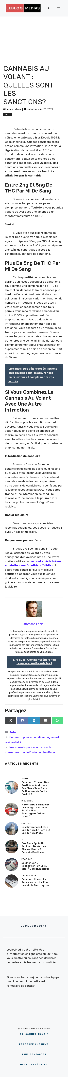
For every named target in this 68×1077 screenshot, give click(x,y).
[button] (49, 8)
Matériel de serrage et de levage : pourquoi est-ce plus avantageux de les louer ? (35, 810)
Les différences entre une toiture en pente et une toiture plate (35, 830)
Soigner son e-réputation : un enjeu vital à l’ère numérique (35, 865)
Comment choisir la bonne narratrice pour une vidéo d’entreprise (35, 882)
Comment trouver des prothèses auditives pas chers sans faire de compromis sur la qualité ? (35, 788)
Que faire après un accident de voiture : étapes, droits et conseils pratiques (34, 848)
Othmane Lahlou (12, 109)
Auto (7, 114)
